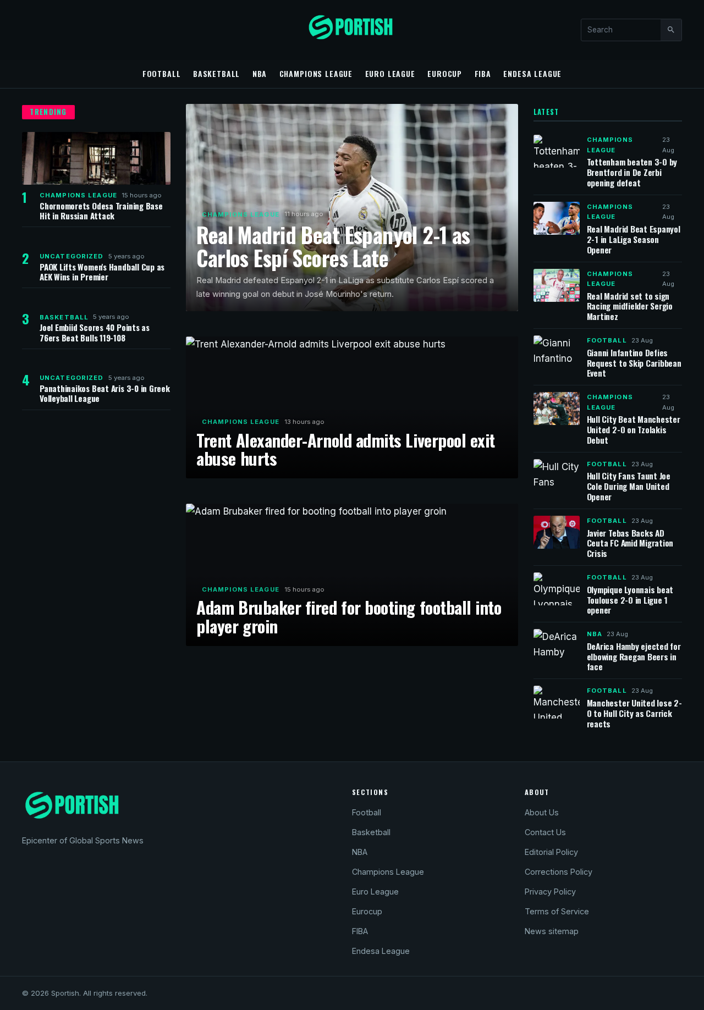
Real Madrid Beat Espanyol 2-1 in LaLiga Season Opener (633, 239)
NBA (259, 73)
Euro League (390, 73)
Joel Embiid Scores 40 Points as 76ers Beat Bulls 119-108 (95, 332)
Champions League (316, 73)
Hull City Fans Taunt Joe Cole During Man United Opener (628, 486)
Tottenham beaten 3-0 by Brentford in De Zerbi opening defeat (632, 172)
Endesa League (532, 73)
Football (161, 73)
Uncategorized (72, 256)
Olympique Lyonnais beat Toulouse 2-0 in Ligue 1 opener (630, 600)
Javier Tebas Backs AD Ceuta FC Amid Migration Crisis (630, 543)
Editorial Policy (551, 852)
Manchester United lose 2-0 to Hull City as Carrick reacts (634, 713)
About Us (542, 812)
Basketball (216, 73)
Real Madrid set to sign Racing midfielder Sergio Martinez (630, 306)
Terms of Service (557, 911)
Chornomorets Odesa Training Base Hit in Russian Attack (101, 211)
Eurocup (444, 73)
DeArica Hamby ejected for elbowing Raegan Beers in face (634, 656)
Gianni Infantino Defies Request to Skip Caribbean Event (634, 363)
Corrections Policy (558, 871)
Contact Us (545, 832)
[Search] (671, 29)
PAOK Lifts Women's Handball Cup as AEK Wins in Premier (102, 272)
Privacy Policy (550, 891)
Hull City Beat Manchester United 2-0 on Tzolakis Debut (633, 429)
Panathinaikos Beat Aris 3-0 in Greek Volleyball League (105, 393)
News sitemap (552, 931)
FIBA (483, 73)
